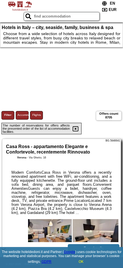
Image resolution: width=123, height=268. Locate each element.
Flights (36, 114)
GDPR (46, 262)
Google (69, 252)
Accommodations (23, 114)
